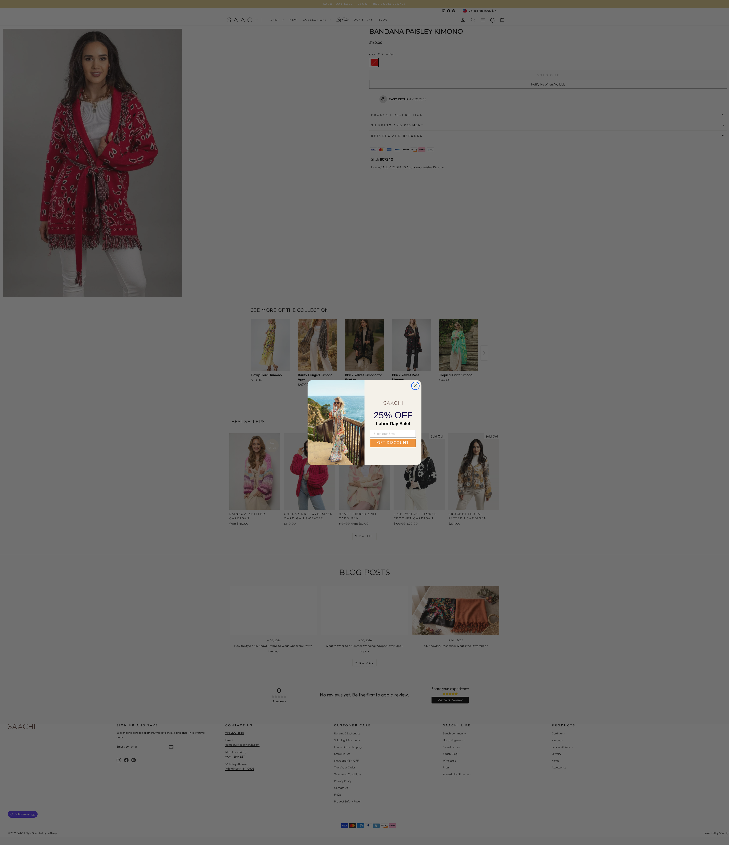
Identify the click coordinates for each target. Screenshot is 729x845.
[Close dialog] (415, 386)
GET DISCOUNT (393, 443)
